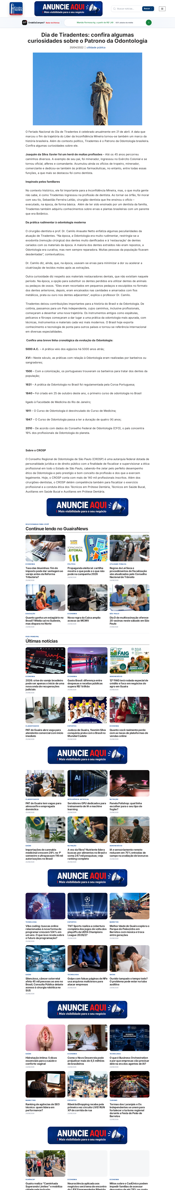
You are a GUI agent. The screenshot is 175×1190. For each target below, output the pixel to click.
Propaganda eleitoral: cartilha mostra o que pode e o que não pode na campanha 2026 (86, 571)
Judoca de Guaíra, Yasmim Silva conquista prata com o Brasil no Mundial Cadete (87, 733)
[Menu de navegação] (162, 8)
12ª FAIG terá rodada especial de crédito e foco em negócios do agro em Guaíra (129, 683)
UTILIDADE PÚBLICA (96, 47)
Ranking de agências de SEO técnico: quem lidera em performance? (43, 1107)
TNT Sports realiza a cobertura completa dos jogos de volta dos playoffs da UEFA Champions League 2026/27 (87, 930)
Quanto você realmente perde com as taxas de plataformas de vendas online (129, 733)
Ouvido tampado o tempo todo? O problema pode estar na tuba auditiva (129, 981)
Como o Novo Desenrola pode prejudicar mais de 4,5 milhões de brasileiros (86, 1060)
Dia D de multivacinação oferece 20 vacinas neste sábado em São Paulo (129, 620)
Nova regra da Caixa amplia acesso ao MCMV (84, 619)
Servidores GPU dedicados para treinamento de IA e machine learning (87, 806)
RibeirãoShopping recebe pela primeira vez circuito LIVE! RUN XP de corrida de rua (86, 1107)
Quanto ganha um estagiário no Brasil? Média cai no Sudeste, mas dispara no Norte (45, 620)
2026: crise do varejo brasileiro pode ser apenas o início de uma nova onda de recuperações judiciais (45, 685)
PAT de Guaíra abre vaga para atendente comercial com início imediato (44, 733)
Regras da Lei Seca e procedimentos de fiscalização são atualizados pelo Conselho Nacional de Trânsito (128, 573)
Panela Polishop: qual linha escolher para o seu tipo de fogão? (126, 806)
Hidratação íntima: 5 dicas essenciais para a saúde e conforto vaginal (41, 1060)
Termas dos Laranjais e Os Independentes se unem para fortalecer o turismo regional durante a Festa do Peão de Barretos (127, 1110)
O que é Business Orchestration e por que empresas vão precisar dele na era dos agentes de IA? (129, 1060)
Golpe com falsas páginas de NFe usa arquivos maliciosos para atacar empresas (87, 981)
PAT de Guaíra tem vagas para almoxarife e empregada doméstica (43, 806)
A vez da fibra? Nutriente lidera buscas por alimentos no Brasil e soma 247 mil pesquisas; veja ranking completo (87, 854)
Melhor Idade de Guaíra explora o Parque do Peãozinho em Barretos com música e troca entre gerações (129, 930)
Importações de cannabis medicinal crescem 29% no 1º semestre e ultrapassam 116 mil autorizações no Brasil (44, 854)
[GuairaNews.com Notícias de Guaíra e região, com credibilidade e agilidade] (16, 8)
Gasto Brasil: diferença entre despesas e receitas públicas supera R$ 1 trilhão (85, 683)
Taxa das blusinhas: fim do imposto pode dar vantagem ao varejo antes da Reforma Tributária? (44, 573)
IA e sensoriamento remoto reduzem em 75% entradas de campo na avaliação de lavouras (129, 852)
